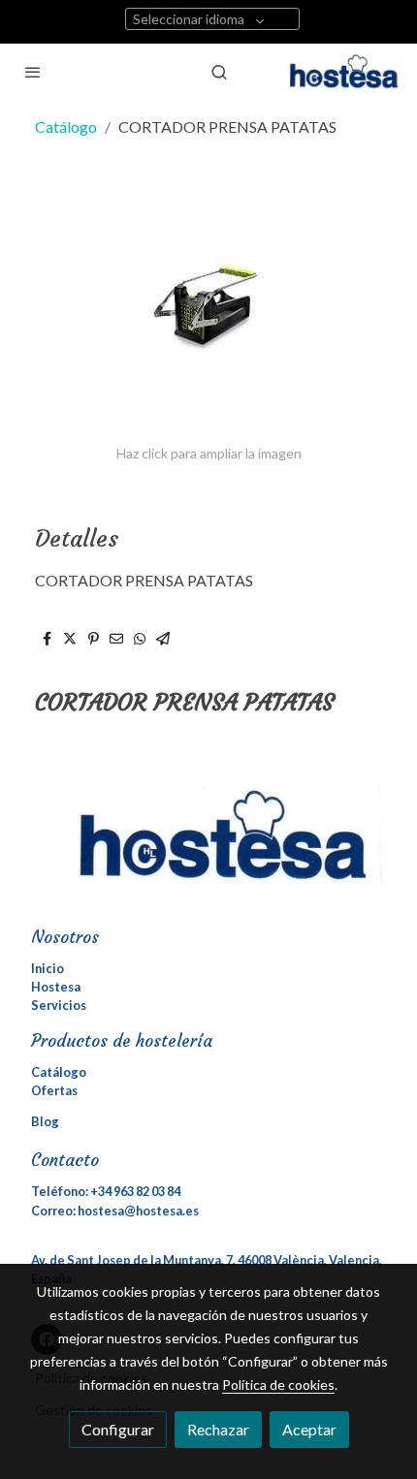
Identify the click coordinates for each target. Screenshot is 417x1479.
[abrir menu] (33, 71)
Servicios (58, 1005)
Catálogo (66, 126)
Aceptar (309, 1429)
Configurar (117, 1429)
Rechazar (218, 1429)
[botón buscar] (219, 71)
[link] (347, 71)
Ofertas (54, 1090)
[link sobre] (208, 847)
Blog (45, 1121)
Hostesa (55, 986)
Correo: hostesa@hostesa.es (115, 1210)
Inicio (47, 968)
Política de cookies (278, 1384)
